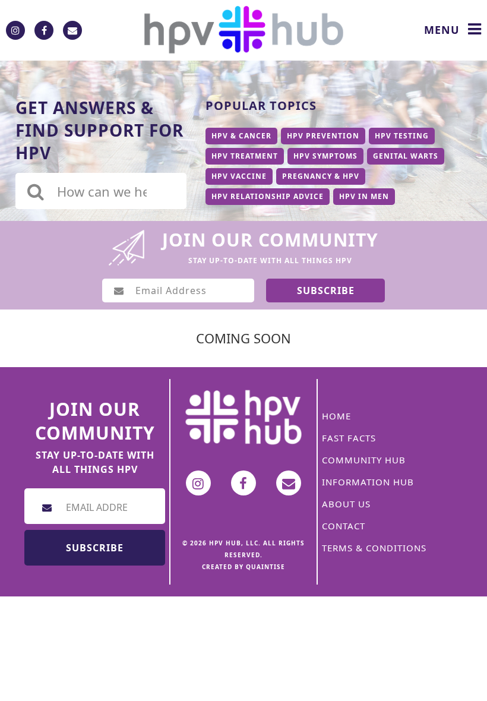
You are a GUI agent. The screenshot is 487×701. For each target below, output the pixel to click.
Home (336, 416)
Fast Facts (349, 438)
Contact (343, 526)
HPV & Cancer (241, 136)
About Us (346, 504)
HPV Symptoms (325, 156)
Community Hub (364, 460)
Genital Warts (405, 156)
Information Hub (368, 482)
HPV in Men (364, 196)
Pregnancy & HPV (320, 176)
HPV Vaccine (239, 176)
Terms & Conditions (374, 548)
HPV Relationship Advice (267, 196)
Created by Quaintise (243, 567)
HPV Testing (402, 136)
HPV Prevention (323, 136)
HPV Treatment (244, 156)
